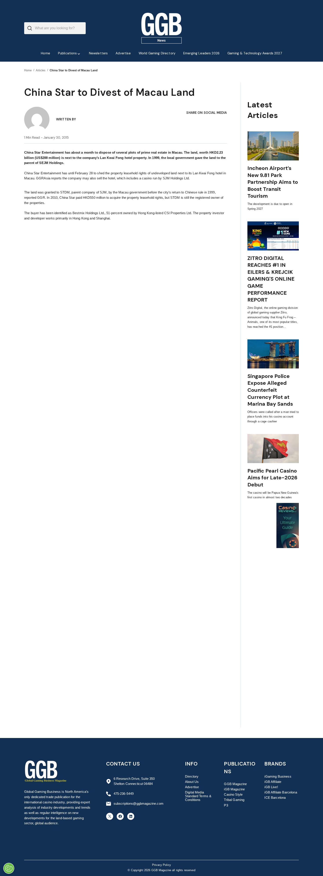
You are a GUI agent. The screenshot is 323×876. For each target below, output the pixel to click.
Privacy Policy (161, 865)
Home (28, 70)
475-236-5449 (124, 793)
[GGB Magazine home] (161, 28)
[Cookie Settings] (8, 868)
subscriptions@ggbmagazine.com (138, 803)
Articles (41, 70)
